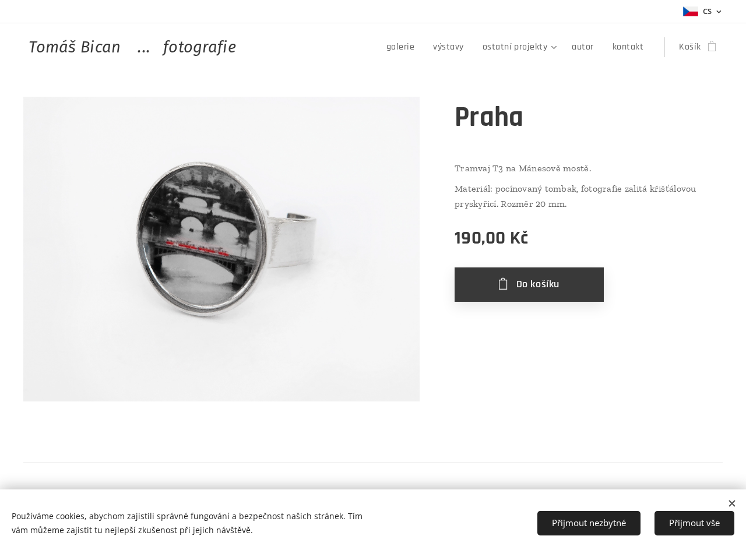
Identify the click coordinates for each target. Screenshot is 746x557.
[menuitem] (403, 47)
